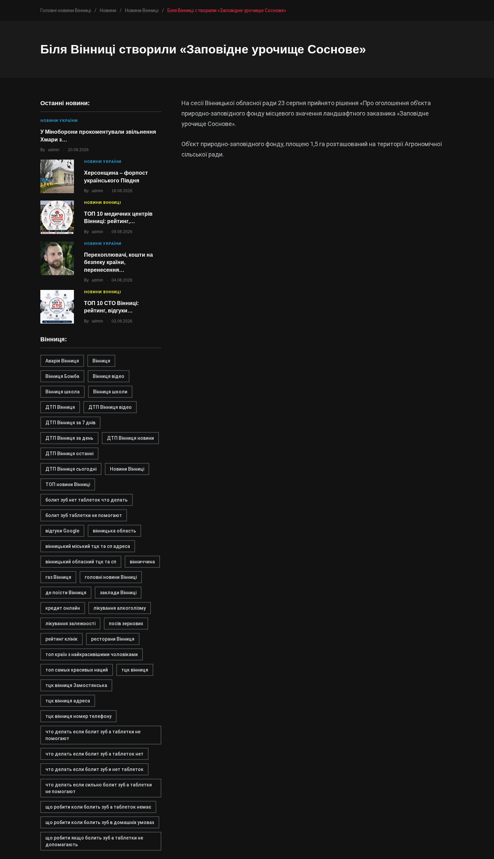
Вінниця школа (62, 391)
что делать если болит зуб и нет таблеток (94, 769)
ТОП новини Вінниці (67, 484)
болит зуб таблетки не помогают (83, 515)
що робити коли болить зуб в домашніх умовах (99, 822)
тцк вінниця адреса (67, 700)
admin (53, 149)
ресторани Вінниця (112, 639)
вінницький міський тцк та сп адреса (87, 546)
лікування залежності (70, 623)
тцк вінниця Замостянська (76, 685)
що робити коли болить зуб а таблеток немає (98, 807)
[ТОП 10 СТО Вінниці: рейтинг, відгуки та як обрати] (57, 307)
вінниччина (142, 561)
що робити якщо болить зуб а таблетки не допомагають (94, 841)
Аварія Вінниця (62, 360)
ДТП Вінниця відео (110, 407)
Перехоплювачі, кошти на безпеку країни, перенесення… (118, 262)
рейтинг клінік (61, 639)
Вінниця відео (108, 376)
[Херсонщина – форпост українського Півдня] (57, 176)
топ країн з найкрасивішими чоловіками (91, 654)
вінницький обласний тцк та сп (80, 561)
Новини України (59, 121)
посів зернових (126, 623)
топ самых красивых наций (76, 670)
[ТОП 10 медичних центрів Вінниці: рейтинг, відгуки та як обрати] (57, 217)
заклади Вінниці (118, 592)
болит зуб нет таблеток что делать (86, 500)
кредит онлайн (62, 608)
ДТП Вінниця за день (69, 438)
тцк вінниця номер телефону (78, 716)
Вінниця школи (110, 391)
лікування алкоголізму (119, 608)
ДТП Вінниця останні (69, 453)
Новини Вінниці (102, 203)
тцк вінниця (134, 670)
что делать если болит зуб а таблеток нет (94, 754)
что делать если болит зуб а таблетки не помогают (92, 735)
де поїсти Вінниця (65, 592)
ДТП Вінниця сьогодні (70, 469)
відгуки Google (62, 530)
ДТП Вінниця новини (130, 438)
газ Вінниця (58, 577)
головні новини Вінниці (111, 577)
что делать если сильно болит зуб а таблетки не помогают (98, 788)
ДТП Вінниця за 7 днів (70, 422)
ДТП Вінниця (60, 407)
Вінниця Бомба (62, 376)
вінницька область (114, 530)
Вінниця (101, 360)
